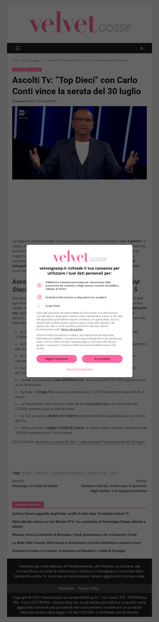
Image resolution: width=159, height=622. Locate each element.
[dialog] (79, 311)
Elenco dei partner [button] (72, 329)
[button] (79, 306)
